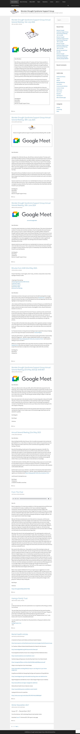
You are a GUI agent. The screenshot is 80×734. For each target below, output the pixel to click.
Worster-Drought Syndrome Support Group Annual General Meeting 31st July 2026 (31, 21)
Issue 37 (18, 717)
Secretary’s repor (16, 286)
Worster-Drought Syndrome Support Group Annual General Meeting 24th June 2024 (31, 204)
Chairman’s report (16, 283)
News (14, 111)
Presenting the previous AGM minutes (20, 281)
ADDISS (58, 80)
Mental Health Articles (20, 634)
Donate (63, 1)
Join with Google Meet (32, 220)
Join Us (57, 1)
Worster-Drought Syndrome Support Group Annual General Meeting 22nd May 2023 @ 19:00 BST (31, 368)
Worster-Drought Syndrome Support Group (37, 11)
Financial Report (38, 332)
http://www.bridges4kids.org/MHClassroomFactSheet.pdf (25, 649)
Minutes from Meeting (17, 288)
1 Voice (58, 78)
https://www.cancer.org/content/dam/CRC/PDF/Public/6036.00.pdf (26, 695)
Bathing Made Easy (61, 82)
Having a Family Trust (20, 598)
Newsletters (45, 1)
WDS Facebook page (61, 97)
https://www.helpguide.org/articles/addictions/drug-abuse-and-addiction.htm (29, 676)
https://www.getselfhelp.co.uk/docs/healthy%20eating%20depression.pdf (28, 662)
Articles (58, 107)
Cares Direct (59, 84)
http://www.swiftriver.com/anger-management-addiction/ (25, 682)
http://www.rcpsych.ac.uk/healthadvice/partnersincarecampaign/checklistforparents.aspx (32, 643)
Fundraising (59, 109)
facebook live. (41, 297)
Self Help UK (59, 95)
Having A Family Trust (16, 623)
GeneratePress (52, 732)
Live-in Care (59, 92)
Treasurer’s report (16, 285)
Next (17, 726)
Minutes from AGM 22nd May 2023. (24, 268)
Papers (38, 1)
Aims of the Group (23, 1)
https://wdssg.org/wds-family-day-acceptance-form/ (31, 339)
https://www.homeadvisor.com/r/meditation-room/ (23, 656)
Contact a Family (60, 88)
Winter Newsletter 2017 (20, 705)
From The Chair (17, 492)
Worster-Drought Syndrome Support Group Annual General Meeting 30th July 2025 (31, 118)
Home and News (14, 1)
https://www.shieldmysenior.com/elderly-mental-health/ (24, 689)
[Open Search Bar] (68, 5)
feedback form (15, 345)
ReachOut (59, 93)
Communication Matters (62, 86)
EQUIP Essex (59, 90)
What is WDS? (32, 1)
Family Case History (15, 5)
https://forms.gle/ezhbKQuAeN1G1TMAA (21, 589)
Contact (51, 1)
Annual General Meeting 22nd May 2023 (26, 432)
